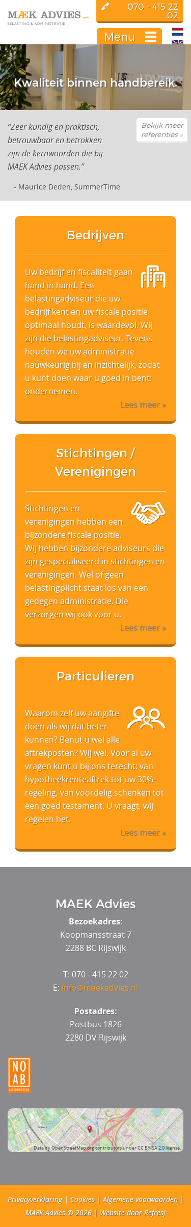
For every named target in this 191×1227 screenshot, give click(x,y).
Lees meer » (143, 404)
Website (112, 1212)
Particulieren (95, 676)
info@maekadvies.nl (100, 987)
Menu (119, 36)
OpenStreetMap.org (72, 1148)
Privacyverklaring (35, 1199)
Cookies (82, 1199)
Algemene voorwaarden (140, 1199)
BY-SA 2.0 (155, 1148)
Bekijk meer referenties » (162, 130)
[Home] (177, 44)
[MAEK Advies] (94, 18)
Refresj (155, 1212)
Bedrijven (95, 235)
